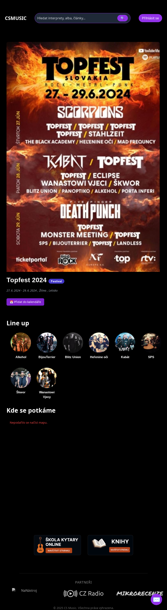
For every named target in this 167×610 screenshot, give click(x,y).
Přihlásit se (150, 18)
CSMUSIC (15, 18)
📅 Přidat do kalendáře (25, 302)
